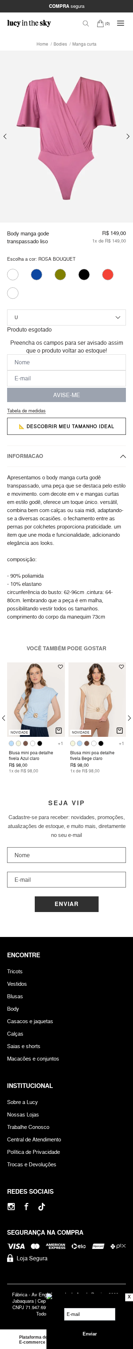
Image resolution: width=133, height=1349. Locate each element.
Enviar (67, 904)
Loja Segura (32, 1258)
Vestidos (17, 984)
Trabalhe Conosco (28, 1127)
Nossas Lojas (23, 1114)
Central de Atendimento (34, 1139)
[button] (5, 136)
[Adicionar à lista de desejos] (60, 666)
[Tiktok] (42, 1207)
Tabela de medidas (26, 410)
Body (13, 1008)
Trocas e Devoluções (31, 1164)
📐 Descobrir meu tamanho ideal (66, 426)
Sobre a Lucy (22, 1102)
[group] (66, 137)
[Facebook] (26, 1207)
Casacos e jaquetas (30, 1021)
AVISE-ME (66, 395)
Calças (15, 1033)
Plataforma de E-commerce (33, 1340)
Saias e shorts (23, 1046)
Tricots (15, 971)
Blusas (15, 996)
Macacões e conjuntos (33, 1058)
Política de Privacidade (33, 1152)
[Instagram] (11, 1207)
